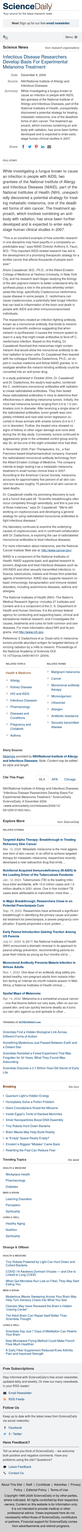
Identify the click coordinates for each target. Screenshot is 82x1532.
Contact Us (16, 1473)
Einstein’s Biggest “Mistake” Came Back (33, 1144)
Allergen (57, 709)
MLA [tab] (42, 779)
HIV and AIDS (19, 693)
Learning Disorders (19, 1199)
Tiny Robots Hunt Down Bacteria (28, 1126)
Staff (29, 1484)
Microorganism (61, 696)
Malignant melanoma (65, 672)
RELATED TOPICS (15, 663)
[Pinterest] (36, 146)
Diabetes (12, 1186)
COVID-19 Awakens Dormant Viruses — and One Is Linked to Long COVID (41, 1273)
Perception (13, 1205)
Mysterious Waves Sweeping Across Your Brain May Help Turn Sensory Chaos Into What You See (41, 1298)
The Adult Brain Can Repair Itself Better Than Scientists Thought (36, 1317)
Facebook (15, 1427)
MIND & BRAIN (11, 1192)
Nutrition (11, 1229)
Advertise (60, 1484)
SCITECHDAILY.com (30, 1022)
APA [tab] (55, 779)
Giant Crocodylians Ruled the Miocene (32, 1108)
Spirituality (13, 1211)
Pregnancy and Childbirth (20, 726)
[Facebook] (23, 146)
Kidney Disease (21, 687)
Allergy (15, 680)
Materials (9, 756)
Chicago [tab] (70, 779)
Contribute (43, 1484)
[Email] (49, 146)
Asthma (15, 735)
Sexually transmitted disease (65, 724)
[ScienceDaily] (27, 6)
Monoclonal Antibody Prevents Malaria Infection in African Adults (39, 964)
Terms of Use (59, 1490)
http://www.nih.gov (31, 632)
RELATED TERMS (56, 663)
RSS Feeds (16, 1399)
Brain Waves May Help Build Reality (30, 1132)
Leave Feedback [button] (20, 1466)
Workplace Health (18, 1174)
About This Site (11, 1484)
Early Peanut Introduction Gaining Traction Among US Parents (39, 934)
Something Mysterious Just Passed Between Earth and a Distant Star (40, 1044)
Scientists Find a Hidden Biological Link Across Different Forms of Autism (35, 1034)
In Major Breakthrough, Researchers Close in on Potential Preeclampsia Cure (37, 903)
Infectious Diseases (23, 700)
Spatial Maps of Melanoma (22, 993)
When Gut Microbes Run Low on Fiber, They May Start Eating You (42, 1282)
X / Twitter (15, 1434)
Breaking (9, 1086)
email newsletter (58, 23)
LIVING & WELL (11, 1217)
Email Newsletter (20, 1393)
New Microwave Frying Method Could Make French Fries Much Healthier (40, 1342)
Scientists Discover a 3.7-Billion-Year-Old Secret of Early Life (41, 1070)
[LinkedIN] (42, 146)
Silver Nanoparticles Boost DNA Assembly (34, 1120)
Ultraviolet (58, 702)
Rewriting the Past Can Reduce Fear (30, 1150)
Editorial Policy (36, 1490)
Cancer (56, 678)
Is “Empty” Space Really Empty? (27, 1138)
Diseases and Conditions (19, 715)
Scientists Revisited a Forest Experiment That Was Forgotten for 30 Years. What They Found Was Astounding (37, 1057)
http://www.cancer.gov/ (56, 550)
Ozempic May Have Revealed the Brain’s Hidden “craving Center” (39, 1308)
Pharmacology (20, 707)
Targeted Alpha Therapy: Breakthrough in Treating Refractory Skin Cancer (39, 841)
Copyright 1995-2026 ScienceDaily (28, 1495)
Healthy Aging (15, 1223)
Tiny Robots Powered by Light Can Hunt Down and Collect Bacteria (40, 1263)
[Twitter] (29, 146)
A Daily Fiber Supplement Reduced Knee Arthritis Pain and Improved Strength (39, 1352)
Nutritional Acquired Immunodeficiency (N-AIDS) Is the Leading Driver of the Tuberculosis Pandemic (39, 872)
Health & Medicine (18, 673)
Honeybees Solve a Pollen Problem (30, 1102)
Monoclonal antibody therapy (65, 687)
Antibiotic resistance (65, 716)
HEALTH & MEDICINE (14, 1168)
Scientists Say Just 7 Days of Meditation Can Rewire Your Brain (41, 1333)
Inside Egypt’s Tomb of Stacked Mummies (34, 1114)
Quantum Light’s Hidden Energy (27, 1095)
